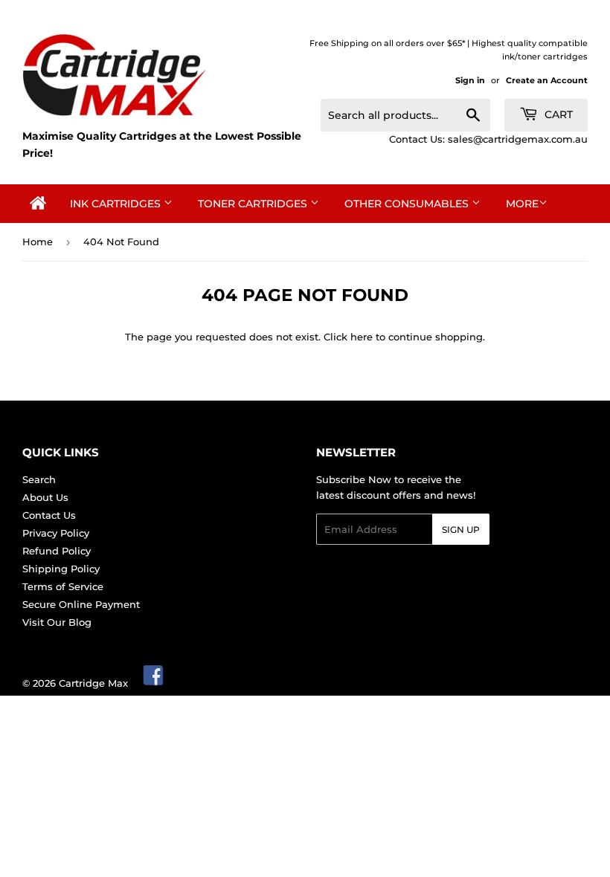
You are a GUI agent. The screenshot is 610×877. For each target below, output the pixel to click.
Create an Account (547, 80)
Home (37, 241)
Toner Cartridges (254, 203)
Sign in (470, 80)
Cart (557, 114)
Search (39, 479)
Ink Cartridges (117, 203)
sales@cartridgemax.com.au (518, 139)
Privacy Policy (55, 533)
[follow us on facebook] (154, 683)
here (361, 337)
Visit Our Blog (57, 622)
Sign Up (461, 529)
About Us (45, 497)
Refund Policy (56, 551)
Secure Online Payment (81, 604)
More (522, 203)
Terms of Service (62, 586)
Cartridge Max (93, 683)
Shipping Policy (61, 569)
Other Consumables (408, 203)
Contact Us (49, 515)
